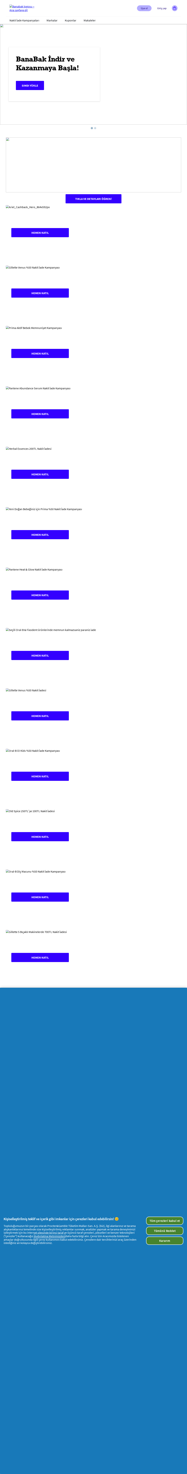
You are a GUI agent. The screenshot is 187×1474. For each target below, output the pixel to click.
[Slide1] (92, 128)
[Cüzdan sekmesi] (175, 8)
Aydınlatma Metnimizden (49, 1236)
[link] (93, 232)
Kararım (164, 1240)
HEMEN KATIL (40, 232)
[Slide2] (95, 128)
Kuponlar (70, 20)
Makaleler (90, 20)
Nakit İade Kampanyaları (24, 20)
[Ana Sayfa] (24, 8)
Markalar (52, 20)
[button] (144, 8)
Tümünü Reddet (165, 1231)
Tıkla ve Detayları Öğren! (93, 199)
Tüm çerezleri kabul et (165, 1221)
